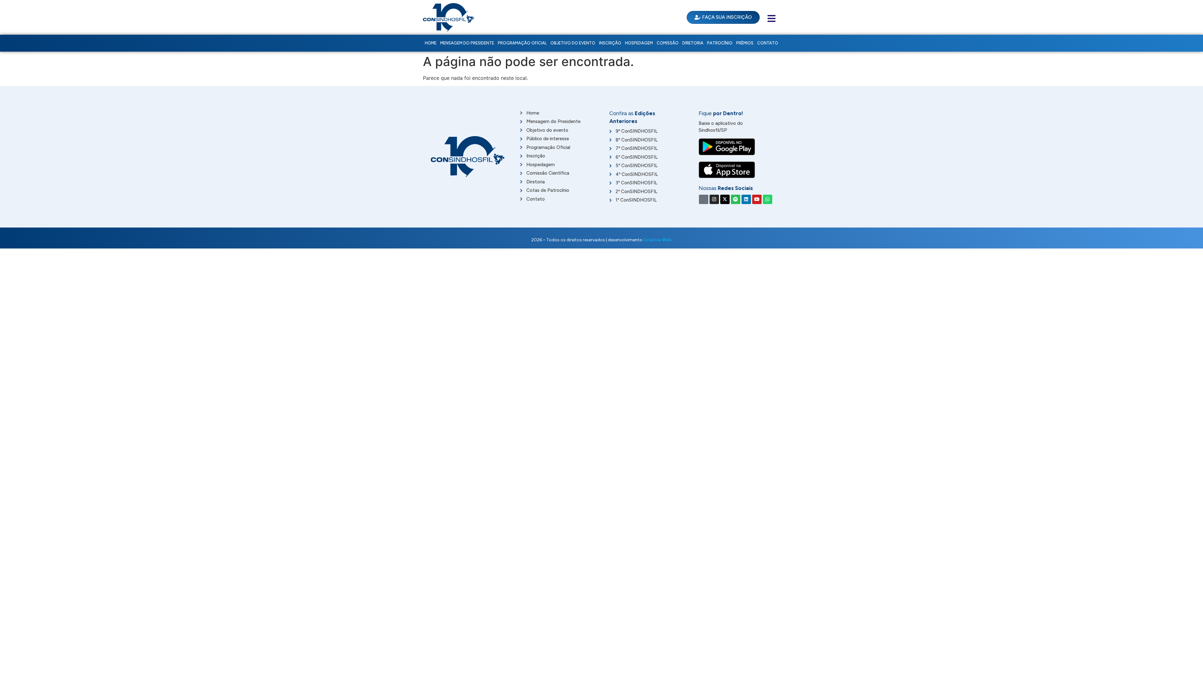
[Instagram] (714, 199)
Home (430, 43)
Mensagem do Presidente (467, 43)
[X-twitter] (725, 199)
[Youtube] (757, 199)
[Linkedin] (746, 199)
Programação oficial (522, 43)
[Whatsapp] (767, 199)
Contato (767, 43)
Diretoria (692, 43)
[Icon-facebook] (703, 199)
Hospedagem (639, 43)
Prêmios (744, 43)
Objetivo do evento (572, 43)
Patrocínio (719, 43)
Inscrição (610, 43)
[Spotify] (735, 199)
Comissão (668, 43)
